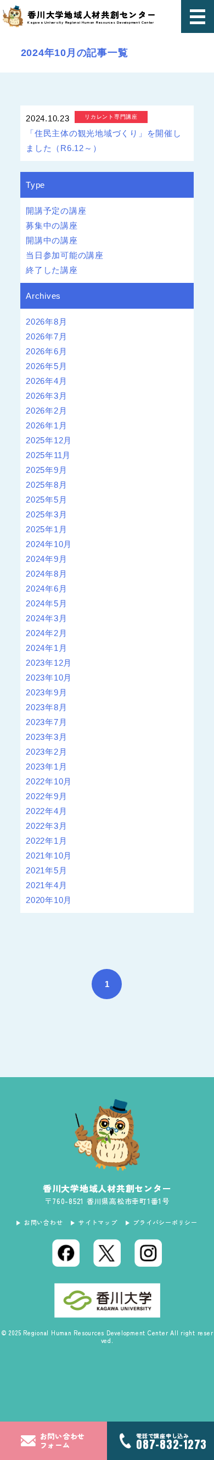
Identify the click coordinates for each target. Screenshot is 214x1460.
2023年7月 (46, 722)
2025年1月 (46, 529)
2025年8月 (46, 484)
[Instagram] (148, 1253)
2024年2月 (46, 633)
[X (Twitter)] (107, 1253)
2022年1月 (46, 840)
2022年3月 (46, 826)
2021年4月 (46, 885)
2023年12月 (49, 662)
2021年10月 (49, 855)
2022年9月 (46, 796)
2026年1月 (46, 425)
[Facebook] (66, 1253)
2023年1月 (46, 766)
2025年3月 (46, 514)
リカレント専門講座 (111, 117)
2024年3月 (46, 618)
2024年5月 (46, 603)
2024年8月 (46, 573)
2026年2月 (46, 410)
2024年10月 (49, 544)
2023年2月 (46, 751)
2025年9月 (46, 470)
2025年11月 (48, 455)
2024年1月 (46, 648)
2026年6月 (46, 351)
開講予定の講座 (56, 210)
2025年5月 (46, 499)
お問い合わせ (43, 1222)
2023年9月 (46, 692)
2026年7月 (46, 336)
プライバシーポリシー (165, 1222)
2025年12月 (49, 440)
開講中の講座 (52, 240)
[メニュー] (197, 16)
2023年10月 (49, 677)
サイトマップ (97, 1222)
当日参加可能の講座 (65, 255)
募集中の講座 (52, 225)
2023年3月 (46, 737)
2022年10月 (49, 781)
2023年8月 (46, 707)
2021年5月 (46, 870)
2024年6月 (46, 588)
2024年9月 (46, 559)
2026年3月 (46, 395)
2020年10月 (49, 900)
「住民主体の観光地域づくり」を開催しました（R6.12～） (104, 141)
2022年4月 (46, 811)
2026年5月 (46, 366)
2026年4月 (46, 381)
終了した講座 (52, 270)
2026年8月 (46, 321)
